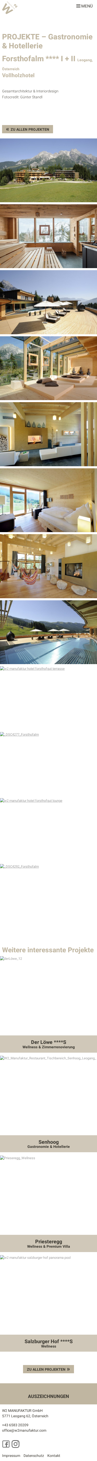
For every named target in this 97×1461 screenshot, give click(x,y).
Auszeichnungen (48, 1396)
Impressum (11, 1455)
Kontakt (53, 1455)
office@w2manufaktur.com (24, 1430)
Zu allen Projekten (30, 129)
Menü (87, 5)
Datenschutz (34, 1455)
